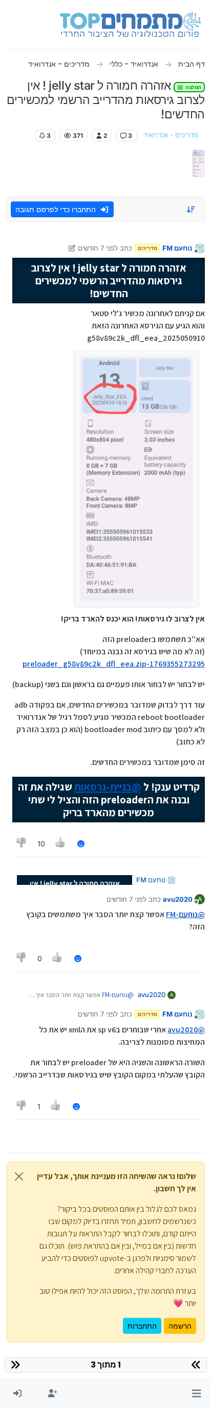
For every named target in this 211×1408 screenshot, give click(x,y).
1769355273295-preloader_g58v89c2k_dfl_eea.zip (114, 663)
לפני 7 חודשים (98, 248)
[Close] (19, 1176)
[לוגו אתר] (130, 24)
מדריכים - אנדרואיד (170, 135)
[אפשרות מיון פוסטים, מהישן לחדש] (191, 209)
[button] (196, 1393)
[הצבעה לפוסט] (61, 844)
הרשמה (180, 1325)
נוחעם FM (177, 248)
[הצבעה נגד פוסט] (21, 844)
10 (41, 843)
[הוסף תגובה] (81, 844)
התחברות (142, 1325)
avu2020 (178, 899)
